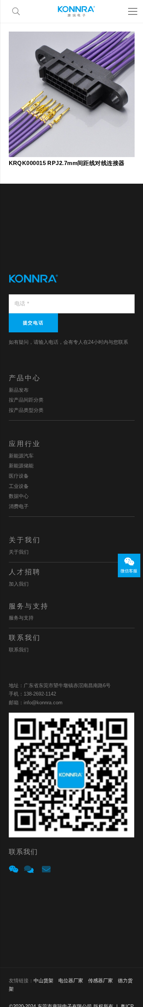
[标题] (29, 869)
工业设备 (19, 486)
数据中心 (19, 496)
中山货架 (43, 980)
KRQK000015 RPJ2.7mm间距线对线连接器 (67, 163)
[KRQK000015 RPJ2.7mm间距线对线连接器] (72, 36)
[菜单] (133, 11)
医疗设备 (19, 476)
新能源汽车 (21, 456)
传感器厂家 (100, 980)
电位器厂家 (70, 980)
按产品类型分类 (26, 410)
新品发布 (19, 390)
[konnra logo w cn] (76, 11)
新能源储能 (21, 466)
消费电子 (19, 506)
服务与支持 (21, 618)
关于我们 (19, 552)
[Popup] (13, 869)
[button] (16, 11)
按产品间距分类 (26, 400)
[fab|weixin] (129, 562)
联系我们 (19, 650)
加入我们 (19, 584)
